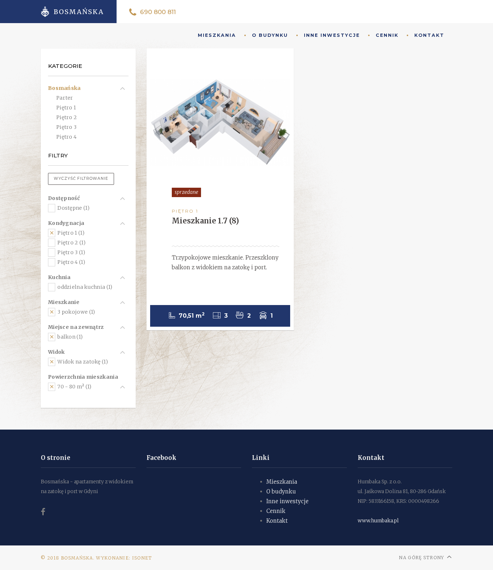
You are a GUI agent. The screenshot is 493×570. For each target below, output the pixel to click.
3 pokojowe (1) (75, 312)
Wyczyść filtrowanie (81, 178)
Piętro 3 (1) (70, 252)
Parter (64, 98)
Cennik (387, 35)
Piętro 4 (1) (70, 262)
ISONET (142, 558)
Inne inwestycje (332, 35)
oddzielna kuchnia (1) (84, 287)
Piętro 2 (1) (71, 242)
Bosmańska (64, 88)
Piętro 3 (66, 127)
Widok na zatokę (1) (82, 361)
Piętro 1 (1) (70, 233)
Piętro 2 (66, 117)
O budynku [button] (270, 35)
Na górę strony (421, 557)
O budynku (281, 491)
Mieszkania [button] (217, 35)
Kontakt (429, 35)
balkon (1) (69, 337)
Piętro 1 (66, 107)
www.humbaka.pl (378, 521)
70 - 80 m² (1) (74, 386)
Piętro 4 (66, 137)
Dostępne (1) (73, 208)
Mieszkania (281, 481)
